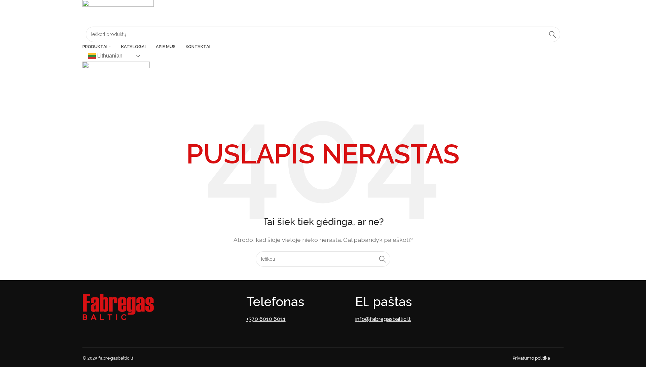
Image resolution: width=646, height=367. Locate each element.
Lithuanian (109, 56)
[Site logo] (118, 13)
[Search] (552, 34)
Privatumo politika (531, 358)
